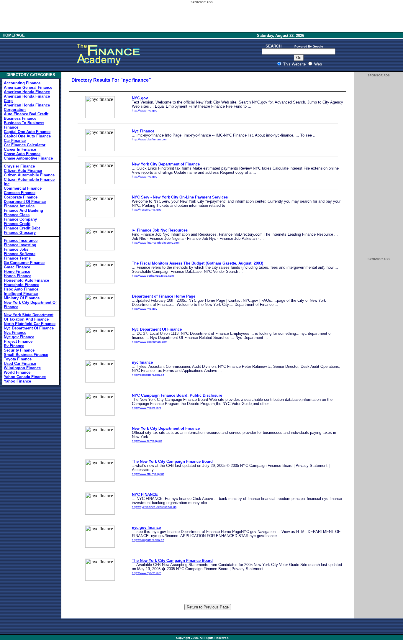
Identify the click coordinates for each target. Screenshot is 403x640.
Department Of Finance (25, 201)
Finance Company (20, 219)
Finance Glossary (20, 232)
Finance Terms (17, 258)
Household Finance (21, 285)
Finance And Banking (23, 210)
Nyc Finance (15, 332)
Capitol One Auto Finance (27, 136)
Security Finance (19, 350)
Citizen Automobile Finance (29, 175)
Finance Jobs (16, 249)
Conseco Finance (19, 193)
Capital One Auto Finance (27, 131)
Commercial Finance (23, 188)
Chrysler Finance (19, 166)
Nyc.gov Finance (19, 337)
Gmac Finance (17, 267)
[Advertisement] (201, 18)
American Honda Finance (27, 92)
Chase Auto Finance (22, 154)
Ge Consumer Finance (24, 262)
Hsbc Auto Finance (21, 289)
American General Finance (28, 87)
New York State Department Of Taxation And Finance (28, 317)
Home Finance (17, 271)
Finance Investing (20, 245)
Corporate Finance (20, 197)
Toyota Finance (18, 359)
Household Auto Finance (26, 280)
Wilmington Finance (22, 368)
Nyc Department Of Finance (29, 328)
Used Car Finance (20, 363)
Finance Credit (17, 223)
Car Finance (15, 140)
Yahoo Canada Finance (25, 377)
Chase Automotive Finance (28, 158)
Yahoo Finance (17, 381)
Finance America (19, 206)
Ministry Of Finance (22, 298)
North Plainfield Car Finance (29, 323)
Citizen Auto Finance (23, 170)
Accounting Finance (22, 83)
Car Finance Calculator (24, 145)
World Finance (17, 372)
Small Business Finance (26, 354)
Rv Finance (14, 346)
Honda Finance (17, 276)
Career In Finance (20, 149)
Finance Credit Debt (22, 228)
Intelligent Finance (21, 293)
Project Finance (18, 341)
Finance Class (17, 215)
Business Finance (20, 118)
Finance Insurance (20, 240)
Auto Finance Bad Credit (26, 114)
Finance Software (19, 254)
